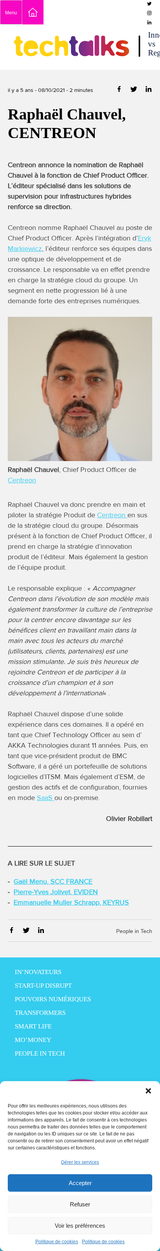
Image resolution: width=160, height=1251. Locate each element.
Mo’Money (33, 1040)
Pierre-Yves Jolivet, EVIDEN (56, 892)
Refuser (80, 1204)
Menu (11, 13)
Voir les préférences (80, 1225)
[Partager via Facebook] (119, 90)
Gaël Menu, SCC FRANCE (53, 881)
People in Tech (134, 931)
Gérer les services (80, 1162)
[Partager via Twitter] (134, 90)
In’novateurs (38, 972)
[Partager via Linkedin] (148, 90)
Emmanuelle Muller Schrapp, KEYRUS (71, 902)
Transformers (40, 1012)
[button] (148, 1091)
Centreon (22, 480)
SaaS (45, 798)
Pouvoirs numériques (53, 999)
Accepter (80, 1183)
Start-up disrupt (43, 985)
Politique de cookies (56, 1241)
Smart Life (33, 1026)
